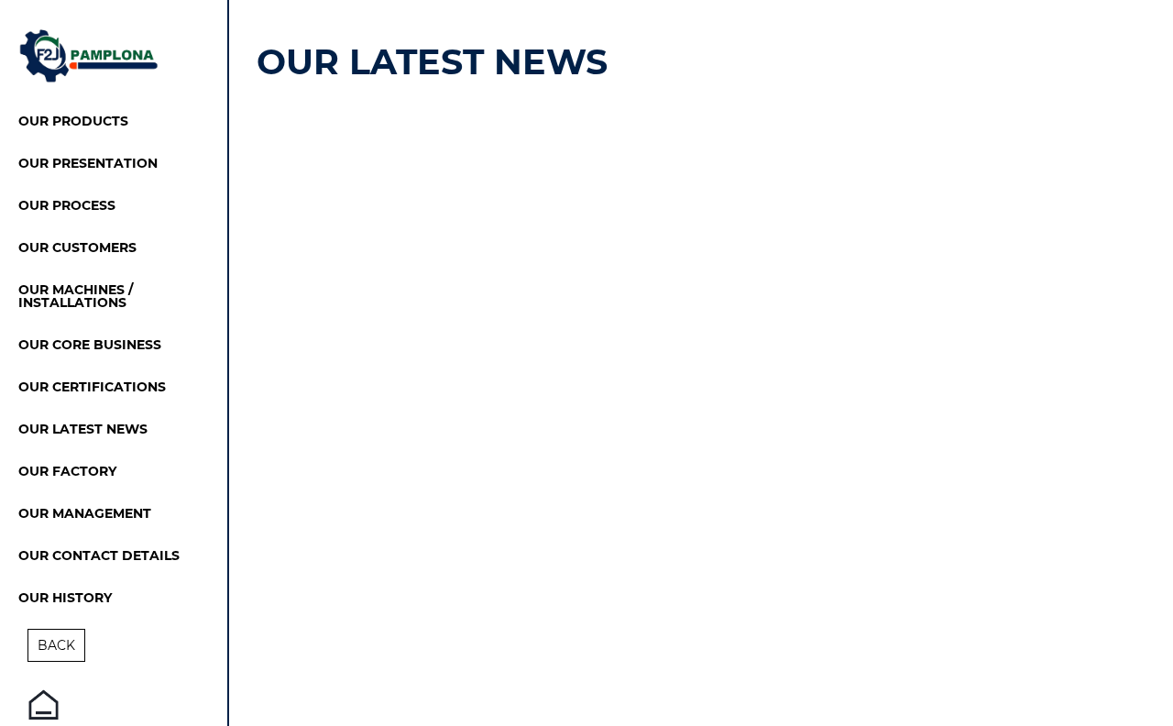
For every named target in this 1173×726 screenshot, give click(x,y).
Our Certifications (92, 387)
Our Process (66, 206)
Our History (65, 598)
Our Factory (67, 472)
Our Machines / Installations (75, 297)
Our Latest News (83, 430)
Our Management (84, 514)
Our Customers (77, 248)
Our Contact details (99, 556)
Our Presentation (88, 164)
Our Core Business (89, 345)
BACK (56, 645)
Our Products (73, 122)
